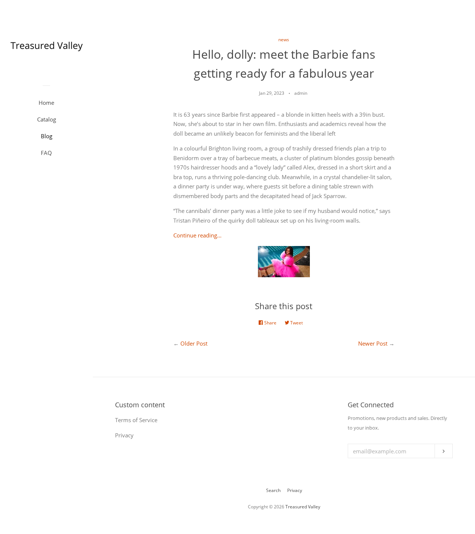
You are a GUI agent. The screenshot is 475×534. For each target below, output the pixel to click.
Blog (46, 136)
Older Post (193, 343)
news (283, 39)
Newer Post (372, 343)
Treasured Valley (302, 507)
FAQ (46, 152)
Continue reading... (197, 235)
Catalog (46, 119)
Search (273, 490)
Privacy (294, 490)
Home (46, 102)
